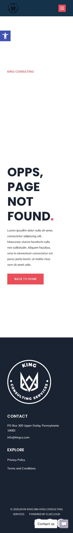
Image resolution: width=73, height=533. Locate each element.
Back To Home (25, 279)
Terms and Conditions (21, 468)
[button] (5, 36)
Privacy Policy (16, 460)
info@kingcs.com (18, 437)
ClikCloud (53, 514)
